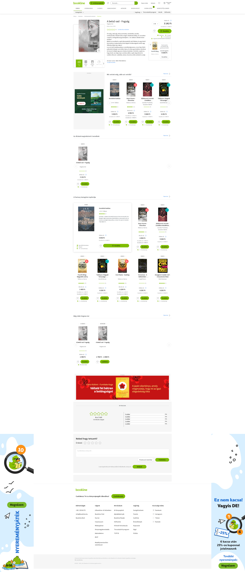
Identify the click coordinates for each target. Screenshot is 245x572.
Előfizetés (167, 12)
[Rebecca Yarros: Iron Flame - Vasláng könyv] (122, 266)
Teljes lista (165, 73)
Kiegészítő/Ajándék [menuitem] (163, 8)
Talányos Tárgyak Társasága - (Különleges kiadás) (164, 99)
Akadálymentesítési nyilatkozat (101, 544)
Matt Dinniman (163, 279)
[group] (79, 63)
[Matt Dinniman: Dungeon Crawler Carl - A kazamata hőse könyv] (162, 266)
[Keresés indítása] (136, 3)
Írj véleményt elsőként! (123, 29)
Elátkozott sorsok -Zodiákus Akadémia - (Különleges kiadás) (147, 99)
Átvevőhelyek (137, 522)
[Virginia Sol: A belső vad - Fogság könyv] (89, 36)
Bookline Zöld (99, 514)
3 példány (105, 362)
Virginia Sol (83, 167)
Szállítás (136, 518)
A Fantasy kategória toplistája (85, 197)
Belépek (153, 3)
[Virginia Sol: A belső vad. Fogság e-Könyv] (82, 333)
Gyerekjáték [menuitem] (149, 7)
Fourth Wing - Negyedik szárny (82, 276)
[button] (103, 63)
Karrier (97, 518)
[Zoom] (99, 50)
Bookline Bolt (80, 518)
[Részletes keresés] (108, 3)
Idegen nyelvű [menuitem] (135, 8)
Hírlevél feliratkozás (121, 526)
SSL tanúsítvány (79, 560)
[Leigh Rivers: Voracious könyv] (142, 266)
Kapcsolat (136, 526)
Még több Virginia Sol (81, 316)
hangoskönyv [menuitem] (111, 8)
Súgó (134, 529)
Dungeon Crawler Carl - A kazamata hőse (162, 276)
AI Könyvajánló (98, 3)
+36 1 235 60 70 (80, 510)
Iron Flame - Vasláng (122, 275)
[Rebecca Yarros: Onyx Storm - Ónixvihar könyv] (131, 89)
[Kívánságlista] (159, 3)
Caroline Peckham (147, 102)
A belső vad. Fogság (82, 342)
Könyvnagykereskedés (102, 529)
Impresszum (99, 522)
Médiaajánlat (99, 526)
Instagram (158, 514)
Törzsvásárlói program (149, 12)
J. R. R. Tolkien (115, 102)
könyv (114, 80)
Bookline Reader (119, 518)
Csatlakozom (118, 496)
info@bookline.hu (82, 514)
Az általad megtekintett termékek (86, 136)
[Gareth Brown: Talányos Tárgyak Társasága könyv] (164, 89)
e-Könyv (82, 324)
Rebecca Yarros (131, 102)
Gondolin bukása (114, 98)
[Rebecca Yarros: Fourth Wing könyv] (82, 266)
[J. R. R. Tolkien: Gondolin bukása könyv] (114, 89)
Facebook (158, 510)
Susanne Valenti (147, 104)
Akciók (160, 12)
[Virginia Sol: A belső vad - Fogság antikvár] (102, 333)
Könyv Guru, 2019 (111, 26)
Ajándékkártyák (119, 514)
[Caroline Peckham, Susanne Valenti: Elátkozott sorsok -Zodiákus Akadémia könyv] (147, 89)
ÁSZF (96, 537)
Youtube (157, 522)
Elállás (135, 533)
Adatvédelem (99, 533)
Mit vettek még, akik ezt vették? (119, 74)
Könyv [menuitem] (78, 8)
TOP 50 (116, 533)
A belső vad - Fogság (83, 163)
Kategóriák (79, 12)
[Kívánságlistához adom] (154, 30)
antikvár (102, 324)
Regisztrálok (144, 3)
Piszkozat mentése (145, 460)
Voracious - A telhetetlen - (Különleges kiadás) (142, 276)
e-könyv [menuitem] (100, 8)
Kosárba (166, 31)
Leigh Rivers (142, 279)
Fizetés (135, 514)
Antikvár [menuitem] (123, 8)
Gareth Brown (164, 102)
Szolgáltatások (138, 510)
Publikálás (162, 460)
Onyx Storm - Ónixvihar (131, 99)
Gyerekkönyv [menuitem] (89, 8)
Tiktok (157, 518)
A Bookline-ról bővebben (103, 510)
